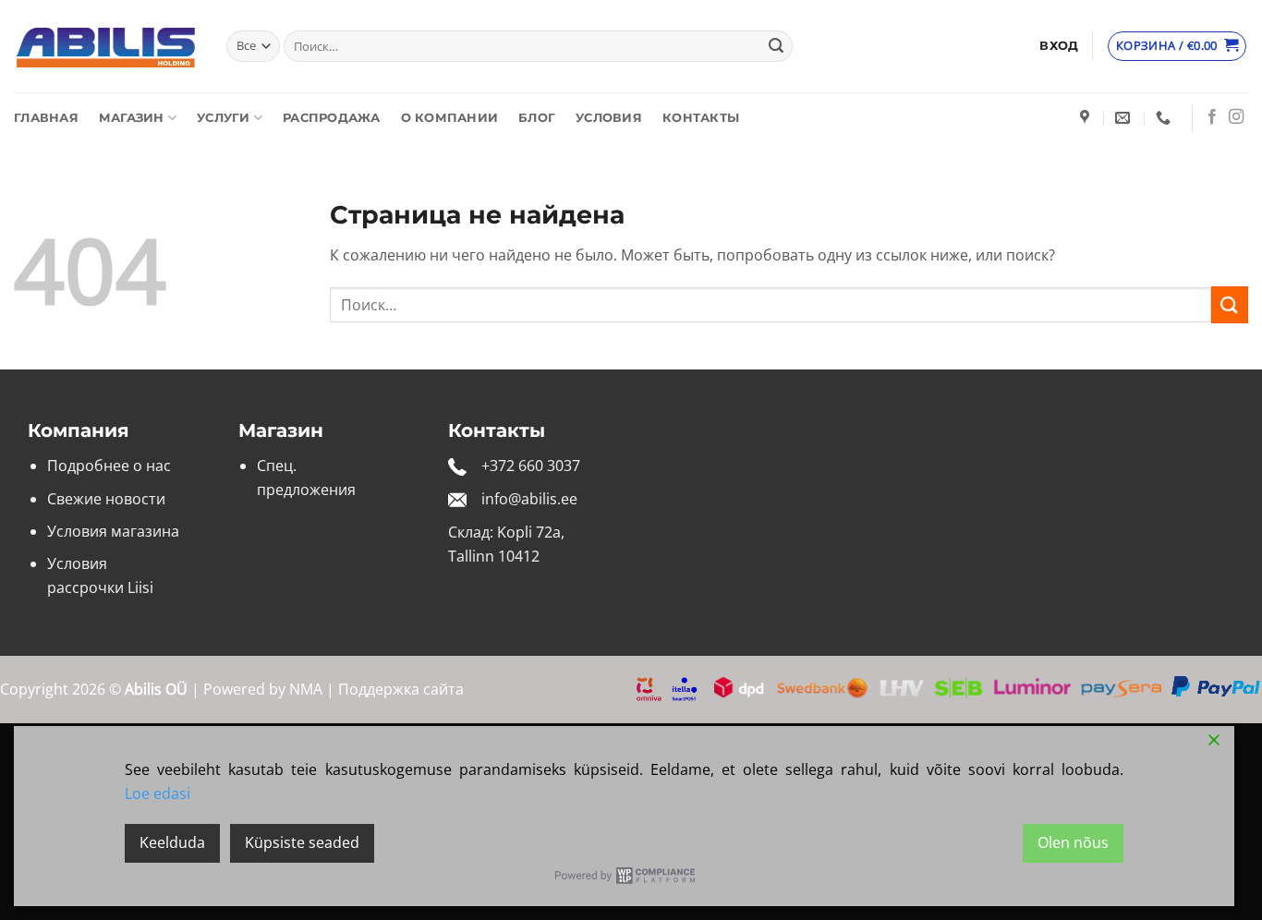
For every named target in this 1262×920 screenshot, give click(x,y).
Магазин (131, 118)
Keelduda (172, 842)
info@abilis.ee (529, 499)
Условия (609, 118)
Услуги (223, 118)
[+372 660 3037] (1165, 118)
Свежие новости (106, 499)
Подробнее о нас (109, 465)
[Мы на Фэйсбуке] (1212, 117)
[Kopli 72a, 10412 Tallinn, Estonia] (1087, 118)
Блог (536, 118)
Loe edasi (157, 793)
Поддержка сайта (401, 689)
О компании (450, 118)
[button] (1058, 46)
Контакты (700, 118)
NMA (305, 689)
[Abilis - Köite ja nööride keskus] (106, 46)
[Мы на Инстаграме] (1236, 117)
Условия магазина (113, 531)
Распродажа (332, 118)
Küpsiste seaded (302, 842)
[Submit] (776, 46)
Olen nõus (1073, 842)
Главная (46, 118)
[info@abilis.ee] (1125, 118)
